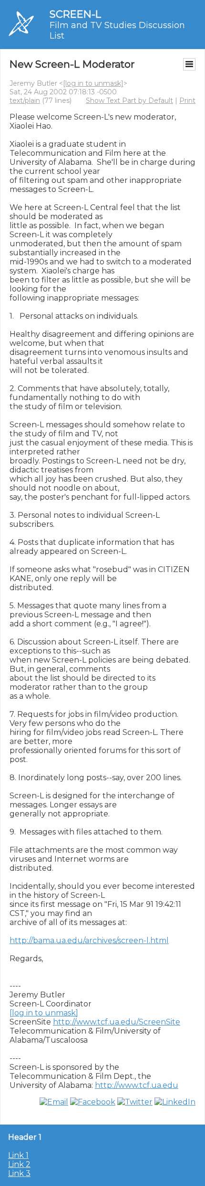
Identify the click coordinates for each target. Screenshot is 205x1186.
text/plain (25, 100)
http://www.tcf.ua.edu (136, 1085)
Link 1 (18, 1155)
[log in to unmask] (93, 83)
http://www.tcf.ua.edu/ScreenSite (116, 1021)
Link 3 (19, 1173)
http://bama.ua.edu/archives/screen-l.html (89, 940)
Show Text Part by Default (129, 100)
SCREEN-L (75, 14)
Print (187, 100)
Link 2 (19, 1164)
